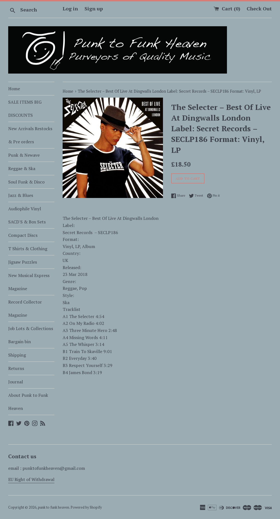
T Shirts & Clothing (27, 249)
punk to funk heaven (53, 507)
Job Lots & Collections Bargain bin (30, 335)
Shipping (17, 355)
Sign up (93, 8)
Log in (70, 8)
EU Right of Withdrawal (31, 479)
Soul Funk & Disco (26, 182)
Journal (15, 382)
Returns (16, 368)
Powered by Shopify (86, 507)
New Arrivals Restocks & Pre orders (30, 135)
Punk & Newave (24, 155)
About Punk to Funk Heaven (28, 401)
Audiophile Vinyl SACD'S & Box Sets (27, 215)
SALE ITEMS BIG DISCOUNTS (25, 108)
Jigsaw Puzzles (22, 262)
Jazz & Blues (20, 195)
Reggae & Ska (21, 168)
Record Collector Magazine (25, 308)
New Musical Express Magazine (28, 281)
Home (14, 89)
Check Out (259, 8)
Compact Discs (22, 235)
